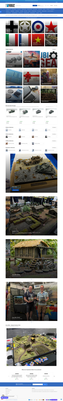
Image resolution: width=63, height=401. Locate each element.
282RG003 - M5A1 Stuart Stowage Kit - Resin (38, 116)
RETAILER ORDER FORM (8, 9)
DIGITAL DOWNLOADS (14, 9)
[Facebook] (0, 11)
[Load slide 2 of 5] (30, 193)
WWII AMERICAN (52, 9)
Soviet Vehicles (36, 136)
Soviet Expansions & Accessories (38, 150)
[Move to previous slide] (9, 376)
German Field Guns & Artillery (24, 143)
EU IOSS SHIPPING (35, 9)
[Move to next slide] (54, 376)
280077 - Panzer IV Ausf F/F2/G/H (9, 399)
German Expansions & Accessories (25, 150)
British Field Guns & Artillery (11, 143)
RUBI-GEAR (44, 9)
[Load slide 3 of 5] (31, 193)
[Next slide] (33, 193)
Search (35, 5)
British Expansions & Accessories (11, 150)
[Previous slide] (29, 193)
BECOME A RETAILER (24, 9)
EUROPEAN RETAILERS (29, 9)
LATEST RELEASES (40, 9)
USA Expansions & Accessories (51, 150)
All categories (54, 49)
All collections (54, 147)
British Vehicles (10, 136)
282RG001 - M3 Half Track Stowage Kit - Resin (11, 116)
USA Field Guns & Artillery (37, 143)
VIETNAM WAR (48, 9)
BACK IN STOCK (19, 9)
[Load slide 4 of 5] (32, 193)
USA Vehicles (49, 136)
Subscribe (45, 384)
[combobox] (26, 5)
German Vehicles (23, 136)
